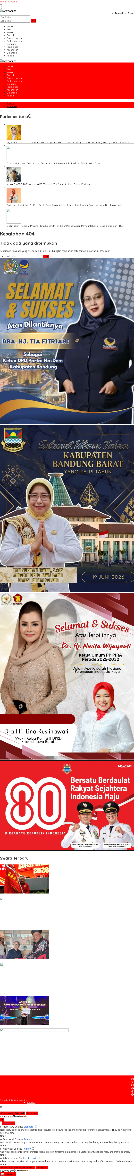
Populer (11, 103)
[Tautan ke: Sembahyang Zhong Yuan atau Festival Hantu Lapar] (24, 991)
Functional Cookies (13, 1139)
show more (8, 1123)
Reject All (19, 1113)
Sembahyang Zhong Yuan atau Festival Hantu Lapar (28, 994)
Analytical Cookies (12, 1148)
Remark (28, 1139)
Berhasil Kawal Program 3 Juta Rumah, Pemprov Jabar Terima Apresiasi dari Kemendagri (48, 1027)
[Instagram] (132, 1085)
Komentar (12, 106)
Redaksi (31, 1102)
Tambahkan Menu (124, 13)
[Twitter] (132, 1082)
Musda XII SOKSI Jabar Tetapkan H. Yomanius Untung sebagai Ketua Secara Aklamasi (46, 895)
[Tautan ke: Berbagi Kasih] (24, 958)
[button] (33, 21)
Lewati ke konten (9, 1)
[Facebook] (132, 1079)
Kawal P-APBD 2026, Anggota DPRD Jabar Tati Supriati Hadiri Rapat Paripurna (49, 184)
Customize (6, 1113)
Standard (28, 1126)
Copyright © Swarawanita (13, 1100)
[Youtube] (132, 1088)
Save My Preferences (24, 1167)
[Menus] (1, 4)
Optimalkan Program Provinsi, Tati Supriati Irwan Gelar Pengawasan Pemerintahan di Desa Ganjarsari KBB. (65, 225)
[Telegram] (132, 1094)
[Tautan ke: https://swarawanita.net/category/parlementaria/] (30, 116)
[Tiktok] (132, 1091)
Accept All (32, 1113)
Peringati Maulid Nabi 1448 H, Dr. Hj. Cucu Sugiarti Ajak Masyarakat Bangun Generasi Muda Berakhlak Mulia (64, 205)
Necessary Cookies (13, 1126)
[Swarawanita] (8, 10)
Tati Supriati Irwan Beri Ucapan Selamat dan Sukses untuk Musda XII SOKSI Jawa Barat (54, 163)
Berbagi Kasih (7, 961)
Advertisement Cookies (15, 1158)
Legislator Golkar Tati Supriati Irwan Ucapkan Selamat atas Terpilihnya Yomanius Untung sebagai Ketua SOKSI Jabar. (70, 142)
